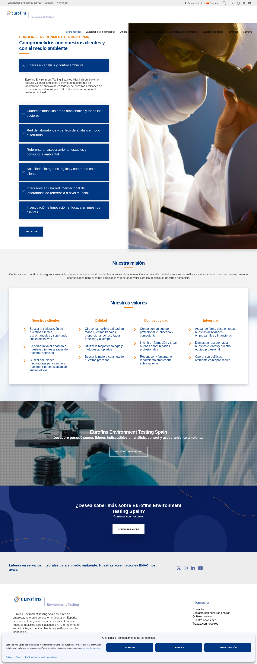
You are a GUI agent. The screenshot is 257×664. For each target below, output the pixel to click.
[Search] (224, 3)
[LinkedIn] (233, 3)
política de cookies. (91, 648)
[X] (244, 3)
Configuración (228, 647)
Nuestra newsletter (204, 620)
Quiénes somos (202, 616)
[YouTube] (249, 3)
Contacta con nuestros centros (211, 612)
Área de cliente (195, 3)
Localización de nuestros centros (24, 3)
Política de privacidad (35, 657)
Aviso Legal (51, 657)
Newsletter (62, 3)
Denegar (179, 647)
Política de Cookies (14, 657)
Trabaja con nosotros (205, 623)
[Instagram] (238, 3)
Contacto (49, 3)
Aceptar (130, 647)
